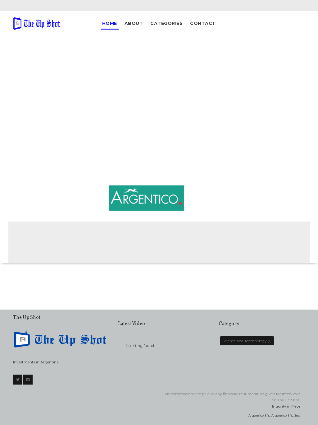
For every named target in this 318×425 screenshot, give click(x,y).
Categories (166, 23)
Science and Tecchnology (245, 341)
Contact (203, 23)
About (134, 23)
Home (109, 23)
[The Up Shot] (37, 22)
